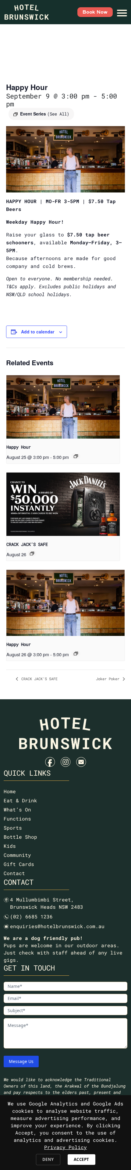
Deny (48, 1159)
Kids (10, 846)
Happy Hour (18, 447)
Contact (14, 873)
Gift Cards (19, 864)
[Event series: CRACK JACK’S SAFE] (32, 553)
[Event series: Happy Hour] (76, 456)
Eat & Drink (20, 800)
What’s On (17, 809)
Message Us (21, 1061)
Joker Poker (109, 678)
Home (10, 791)
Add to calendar (37, 332)
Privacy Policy (65, 1147)
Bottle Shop (20, 837)
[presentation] (63, 407)
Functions (17, 818)
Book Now (95, 12)
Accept (81, 1159)
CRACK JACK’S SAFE (27, 544)
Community (17, 855)
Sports (13, 827)
